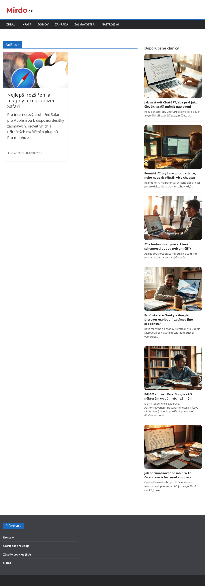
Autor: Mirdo (17, 153)
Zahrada (61, 24)
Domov (43, 24)
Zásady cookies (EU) (17, 554)
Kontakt (8, 537)
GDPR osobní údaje (16, 546)
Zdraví (11, 24)
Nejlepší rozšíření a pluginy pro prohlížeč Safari (31, 100)
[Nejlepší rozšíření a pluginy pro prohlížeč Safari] (35, 70)
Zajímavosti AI (84, 24)
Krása (27, 24)
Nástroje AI (110, 24)
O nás (7, 563)
